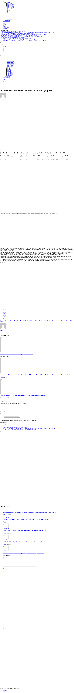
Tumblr (4, 316)
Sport (4, 22)
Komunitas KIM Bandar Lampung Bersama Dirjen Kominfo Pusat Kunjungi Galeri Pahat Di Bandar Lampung (29, 512)
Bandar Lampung (10, 4)
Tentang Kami (5, 691)
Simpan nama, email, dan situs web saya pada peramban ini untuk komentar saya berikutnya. (19, 420)
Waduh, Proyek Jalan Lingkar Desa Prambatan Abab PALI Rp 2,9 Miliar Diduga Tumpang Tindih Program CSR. (21, 36)
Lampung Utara (10, 9)
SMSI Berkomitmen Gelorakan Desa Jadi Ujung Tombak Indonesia (12, 31)
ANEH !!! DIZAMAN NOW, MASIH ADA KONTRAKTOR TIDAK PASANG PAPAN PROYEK (26, 519)
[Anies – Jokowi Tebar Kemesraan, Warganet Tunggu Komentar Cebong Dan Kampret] (6, 549)
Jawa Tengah (7, 20)
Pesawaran (9, 12)
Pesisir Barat (9, 13)
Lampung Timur (10, 8)
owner (7, 97)
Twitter (4, 313)
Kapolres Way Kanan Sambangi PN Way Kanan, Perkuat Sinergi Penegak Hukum (15, 38)
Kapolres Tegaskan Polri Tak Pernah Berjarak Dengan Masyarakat (12, 37)
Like (1, 99)
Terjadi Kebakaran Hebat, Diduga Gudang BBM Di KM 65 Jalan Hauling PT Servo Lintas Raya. (18, 39)
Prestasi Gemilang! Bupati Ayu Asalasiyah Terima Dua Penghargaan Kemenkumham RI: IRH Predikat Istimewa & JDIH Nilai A (24, 34)
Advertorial (5, 26)
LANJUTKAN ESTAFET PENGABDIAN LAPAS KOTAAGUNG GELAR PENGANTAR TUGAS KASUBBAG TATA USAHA (25, 40)
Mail (3, 318)
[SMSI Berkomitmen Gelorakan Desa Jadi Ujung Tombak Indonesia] (12, 351)
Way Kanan (9, 19)
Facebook (4, 312)
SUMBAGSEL (8, 2)
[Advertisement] (37, 109)
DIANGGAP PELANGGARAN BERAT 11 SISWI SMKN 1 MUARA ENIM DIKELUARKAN (25, 530)
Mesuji (8, 10)
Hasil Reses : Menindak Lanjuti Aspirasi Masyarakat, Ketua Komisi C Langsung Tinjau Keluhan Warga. (22, 320)
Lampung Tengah (10, 7)
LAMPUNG (9, 3)
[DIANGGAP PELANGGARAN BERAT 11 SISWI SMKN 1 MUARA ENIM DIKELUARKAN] (6, 527)
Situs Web (2, 418)
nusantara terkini (6, 27)
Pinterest (4, 317)
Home (1, 86)
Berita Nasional (5, 550)
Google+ (4, 314)
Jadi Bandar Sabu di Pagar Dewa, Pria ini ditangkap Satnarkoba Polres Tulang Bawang (24, 541)
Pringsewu (9, 14)
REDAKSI (5, 28)
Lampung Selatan (10, 6)
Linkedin (4, 315)
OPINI (4, 23)
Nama (1, 413)
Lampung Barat (10, 5)
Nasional (4, 24)
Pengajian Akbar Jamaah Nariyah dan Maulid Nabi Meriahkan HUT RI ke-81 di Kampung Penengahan (19, 35)
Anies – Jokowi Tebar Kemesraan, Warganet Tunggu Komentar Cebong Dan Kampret (23, 553)
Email (1, 415)
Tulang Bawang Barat (11, 74)
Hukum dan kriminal (6, 21)
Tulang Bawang (10, 16)
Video (4, 25)
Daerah (4, 1)
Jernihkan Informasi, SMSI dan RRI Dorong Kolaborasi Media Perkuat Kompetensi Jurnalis (17, 33)
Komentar (2, 411)
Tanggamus (9, 15)
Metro (8, 11)
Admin (5, 533)
